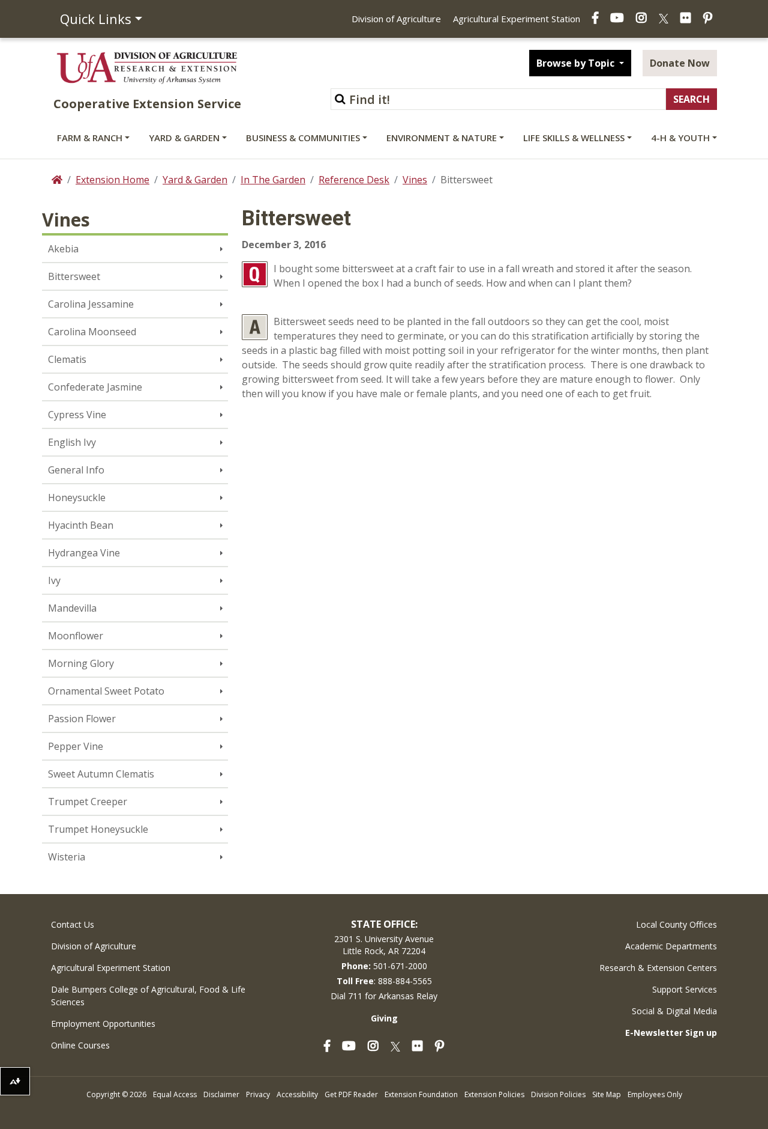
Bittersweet (74, 276)
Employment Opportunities (103, 1023)
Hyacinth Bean (80, 525)
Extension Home (112, 179)
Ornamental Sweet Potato (106, 691)
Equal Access (175, 1094)
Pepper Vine (75, 746)
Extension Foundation (421, 1094)
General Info (76, 469)
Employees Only (655, 1094)
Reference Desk (354, 179)
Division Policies (558, 1094)
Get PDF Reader (351, 1094)
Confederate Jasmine (95, 387)
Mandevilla (72, 608)
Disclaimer (221, 1094)
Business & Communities (303, 138)
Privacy (258, 1094)
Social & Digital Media (674, 1011)
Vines (415, 179)
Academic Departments (671, 946)
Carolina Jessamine (91, 304)
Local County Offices (676, 924)
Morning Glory (81, 663)
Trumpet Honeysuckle (98, 829)
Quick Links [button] (95, 19)
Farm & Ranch (89, 138)
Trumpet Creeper (87, 801)
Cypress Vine (77, 414)
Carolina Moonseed (92, 331)
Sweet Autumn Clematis (101, 774)
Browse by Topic (576, 63)
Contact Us (72, 924)
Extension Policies (494, 1094)
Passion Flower (82, 718)
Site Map (606, 1094)
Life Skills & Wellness (574, 138)
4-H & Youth (680, 138)
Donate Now (680, 63)
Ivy (54, 580)
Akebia (63, 248)
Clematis (67, 359)
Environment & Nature (441, 138)
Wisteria (66, 856)
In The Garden (273, 179)
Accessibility (297, 1094)
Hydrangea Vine (84, 552)
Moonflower (75, 635)
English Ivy (72, 442)
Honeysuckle (77, 497)
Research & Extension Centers (658, 967)
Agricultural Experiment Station (516, 19)
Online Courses (80, 1045)
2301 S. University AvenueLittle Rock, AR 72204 (384, 945)
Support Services (684, 989)
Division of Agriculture (396, 19)
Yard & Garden (184, 138)
